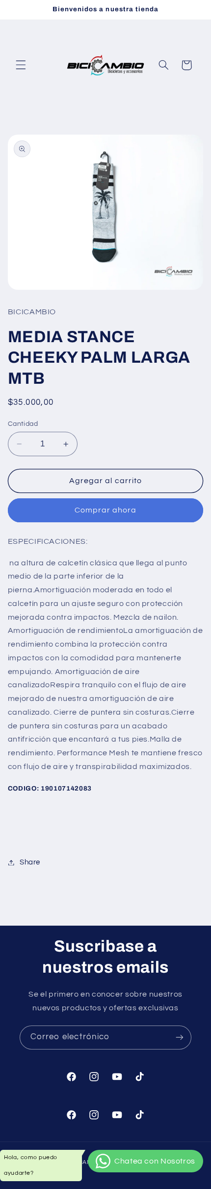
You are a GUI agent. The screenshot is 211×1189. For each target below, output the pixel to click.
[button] (20, 65)
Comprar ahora (106, 510)
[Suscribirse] (179, 1037)
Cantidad (23, 423)
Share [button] (30, 862)
